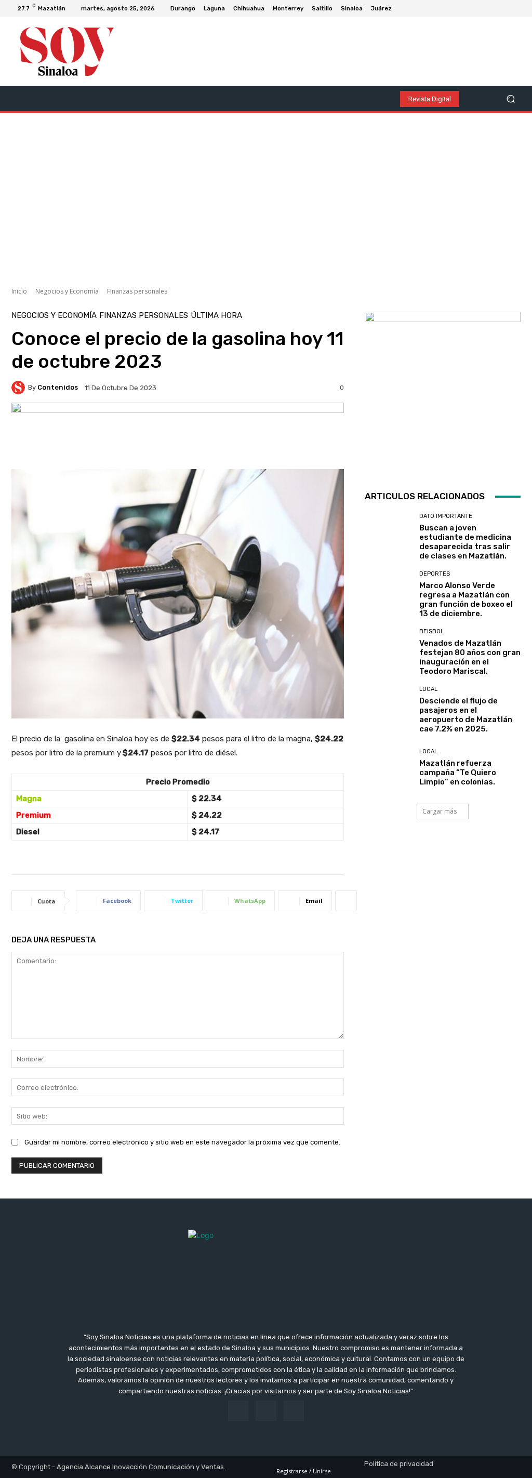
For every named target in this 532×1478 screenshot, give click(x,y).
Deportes (434, 574)
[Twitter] (516, 8)
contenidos (57, 387)
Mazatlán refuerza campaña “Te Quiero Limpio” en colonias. (457, 772)
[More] (346, 900)
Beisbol (431, 631)
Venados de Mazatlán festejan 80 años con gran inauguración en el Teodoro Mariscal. (470, 657)
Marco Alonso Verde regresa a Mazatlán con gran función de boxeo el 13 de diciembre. (466, 599)
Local (428, 689)
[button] (510, 99)
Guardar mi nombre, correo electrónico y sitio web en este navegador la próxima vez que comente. (182, 1142)
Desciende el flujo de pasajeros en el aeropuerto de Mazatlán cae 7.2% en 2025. (465, 715)
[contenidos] (19, 387)
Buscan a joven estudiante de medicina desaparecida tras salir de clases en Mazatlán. (465, 542)
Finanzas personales (137, 291)
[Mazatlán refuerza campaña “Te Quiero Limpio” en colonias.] (388, 767)
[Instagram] (504, 8)
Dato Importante (445, 516)
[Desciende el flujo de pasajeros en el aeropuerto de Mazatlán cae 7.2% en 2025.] (388, 709)
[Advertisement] (266, 196)
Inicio (19, 291)
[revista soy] (177, 436)
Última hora (216, 315)
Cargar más (439, 811)
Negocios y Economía (67, 291)
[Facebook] (491, 8)
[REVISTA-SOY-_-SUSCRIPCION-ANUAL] (443, 390)
